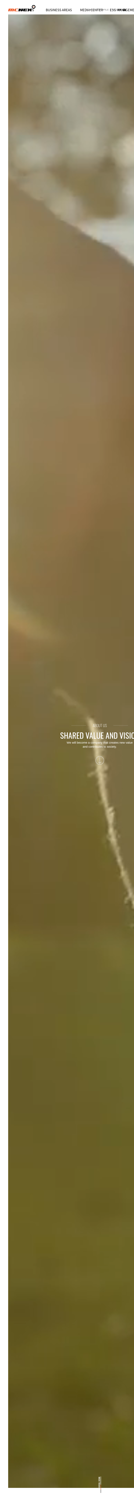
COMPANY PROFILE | (99, 9)
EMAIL (124, 9)
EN (119, 9)
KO (114, 9)
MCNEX (21, 8)
